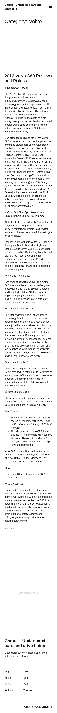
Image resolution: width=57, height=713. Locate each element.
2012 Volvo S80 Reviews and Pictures (28, 78)
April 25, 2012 (11, 528)
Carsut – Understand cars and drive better (25, 643)
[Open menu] (50, 7)
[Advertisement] (28, 46)
